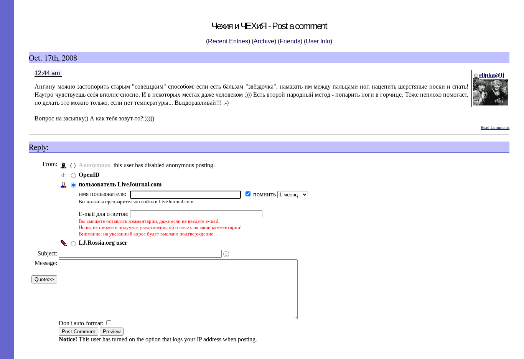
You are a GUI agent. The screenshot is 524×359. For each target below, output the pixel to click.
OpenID (89, 174)
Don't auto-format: (82, 323)
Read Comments (495, 127)
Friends (290, 41)
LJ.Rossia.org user (103, 242)
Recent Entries (228, 41)
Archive (264, 41)
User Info (318, 41)
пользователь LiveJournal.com (120, 184)
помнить (265, 194)
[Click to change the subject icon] (226, 254)
